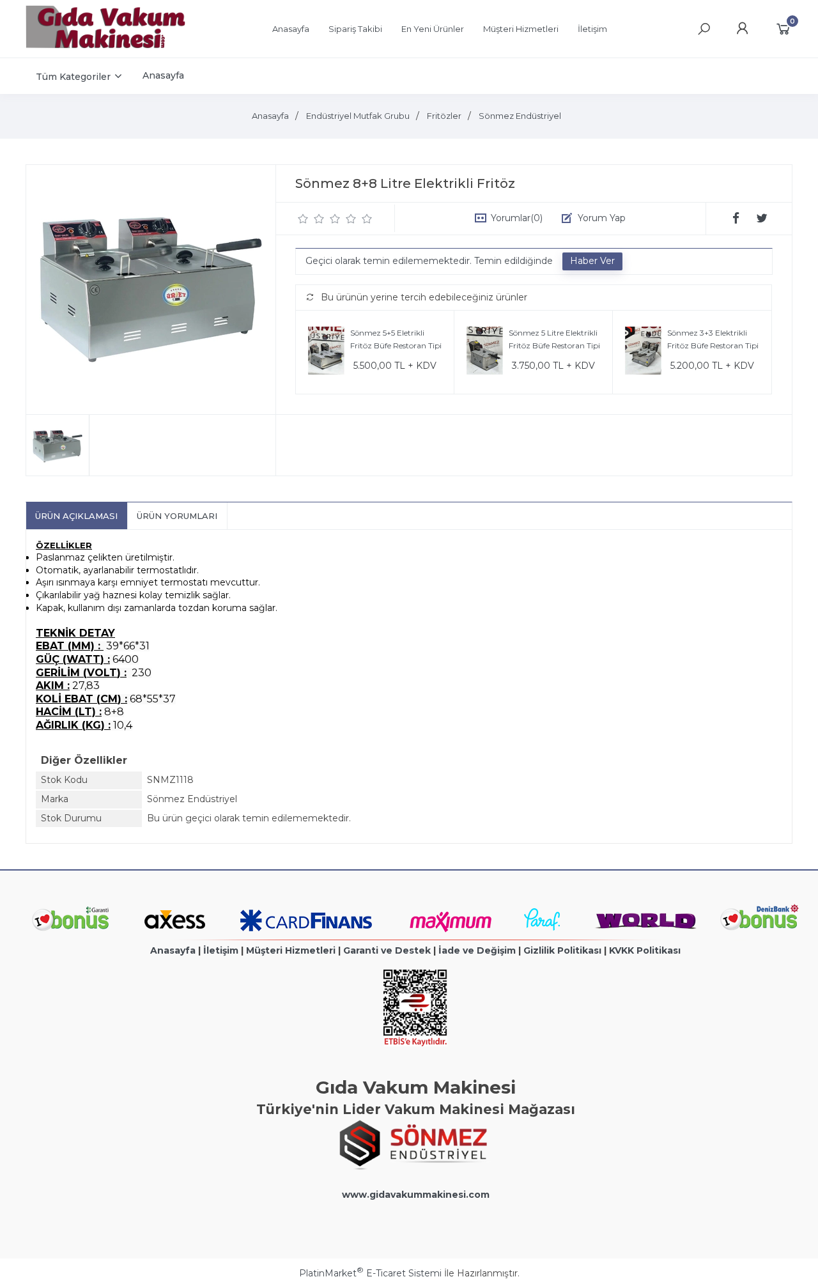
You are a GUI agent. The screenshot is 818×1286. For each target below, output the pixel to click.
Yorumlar (517, 218)
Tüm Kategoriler (73, 76)
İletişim (220, 950)
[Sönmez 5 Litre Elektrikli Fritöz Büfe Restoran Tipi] (485, 352)
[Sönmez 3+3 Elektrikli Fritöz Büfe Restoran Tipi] (643, 352)
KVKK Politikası (645, 950)
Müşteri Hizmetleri (291, 950)
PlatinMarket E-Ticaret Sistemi (370, 1273)
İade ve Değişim (477, 950)
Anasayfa (173, 950)
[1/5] (303, 218)
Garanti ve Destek (387, 950)
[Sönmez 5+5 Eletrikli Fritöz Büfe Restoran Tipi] (326, 352)
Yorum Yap (602, 218)
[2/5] (311, 218)
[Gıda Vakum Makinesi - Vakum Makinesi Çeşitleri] (105, 45)
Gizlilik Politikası (562, 950)
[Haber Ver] (592, 261)
